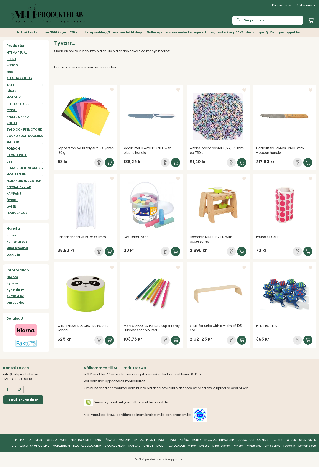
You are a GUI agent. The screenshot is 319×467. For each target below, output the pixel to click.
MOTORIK (14, 97)
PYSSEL (12, 110)
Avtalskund (15, 296)
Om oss (12, 277)
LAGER (11, 207)
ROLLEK (12, 123)
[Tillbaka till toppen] (310, 461)
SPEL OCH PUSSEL (19, 104)
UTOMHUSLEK (17, 155)
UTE (9, 162)
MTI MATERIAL (17, 53)
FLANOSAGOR (17, 213)
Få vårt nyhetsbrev (23, 400)
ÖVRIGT (12, 200)
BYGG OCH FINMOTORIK (24, 130)
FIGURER (13, 142)
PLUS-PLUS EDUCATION (24, 181)
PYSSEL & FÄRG (18, 117)
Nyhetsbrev (15, 290)
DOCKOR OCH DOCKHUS (25, 136)
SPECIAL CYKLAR (19, 187)
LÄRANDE (13, 91)
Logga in (13, 254)
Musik (11, 72)
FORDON (13, 149)
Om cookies (16, 303)
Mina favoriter (17, 248)
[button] (99, 162)
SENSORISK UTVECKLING (25, 168)
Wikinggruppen (173, 459)
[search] (236, 20)
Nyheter (12, 283)
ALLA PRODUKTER (19, 78)
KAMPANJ (14, 194)
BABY (10, 85)
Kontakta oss (281, 5)
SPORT (11, 59)
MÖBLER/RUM (17, 174)
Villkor (11, 235)
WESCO (12, 65)
